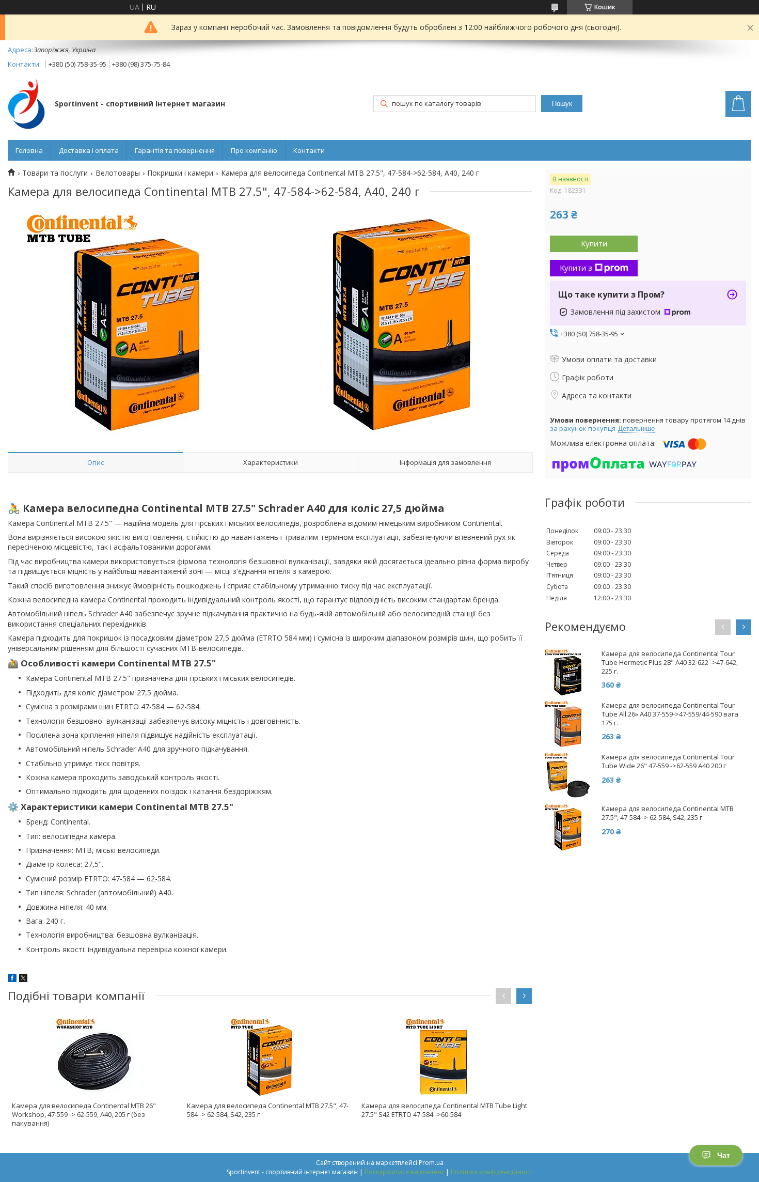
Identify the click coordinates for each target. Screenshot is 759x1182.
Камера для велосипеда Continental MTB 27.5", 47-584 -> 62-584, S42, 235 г (268, 1110)
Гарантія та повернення (175, 150)
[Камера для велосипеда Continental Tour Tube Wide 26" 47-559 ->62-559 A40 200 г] (568, 776)
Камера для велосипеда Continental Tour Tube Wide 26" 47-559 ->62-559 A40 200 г (668, 761)
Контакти (309, 150)
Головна (29, 150)
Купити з (576, 267)
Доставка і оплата (89, 150)
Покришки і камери (180, 173)
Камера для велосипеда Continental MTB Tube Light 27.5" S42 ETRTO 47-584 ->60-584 (444, 1110)
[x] (23, 979)
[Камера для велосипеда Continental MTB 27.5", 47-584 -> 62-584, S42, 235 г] (270, 1057)
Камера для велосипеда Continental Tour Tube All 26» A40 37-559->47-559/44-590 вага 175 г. (670, 714)
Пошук (562, 103)
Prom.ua (431, 1162)
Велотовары (118, 173)
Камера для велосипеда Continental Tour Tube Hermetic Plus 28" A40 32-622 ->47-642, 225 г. (670, 662)
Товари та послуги (55, 173)
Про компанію (254, 150)
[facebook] (12, 979)
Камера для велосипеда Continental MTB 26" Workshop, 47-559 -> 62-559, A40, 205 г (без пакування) (84, 1114)
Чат (723, 1155)
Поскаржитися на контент (404, 1172)
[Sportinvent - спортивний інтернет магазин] (26, 104)
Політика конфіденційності (492, 1172)
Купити (594, 243)
